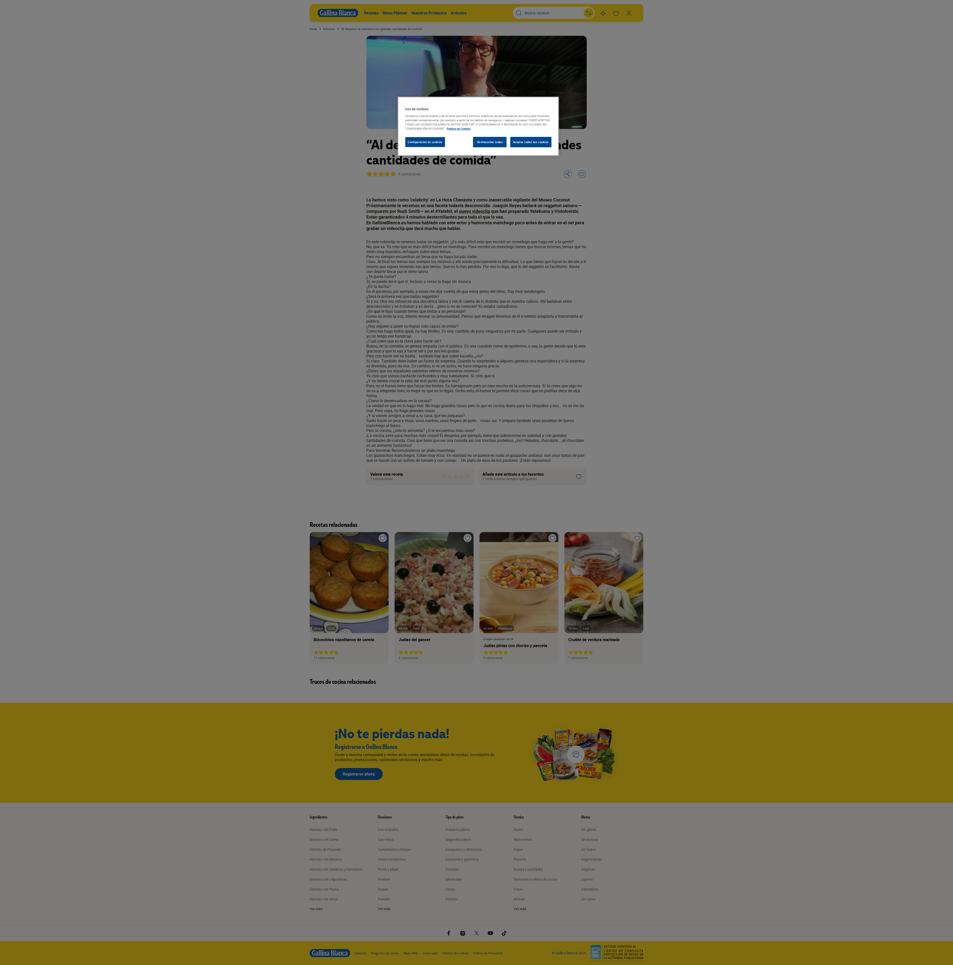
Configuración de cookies (425, 142)
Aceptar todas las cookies (531, 142)
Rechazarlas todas (490, 142)
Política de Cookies (459, 128)
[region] (478, 126)
